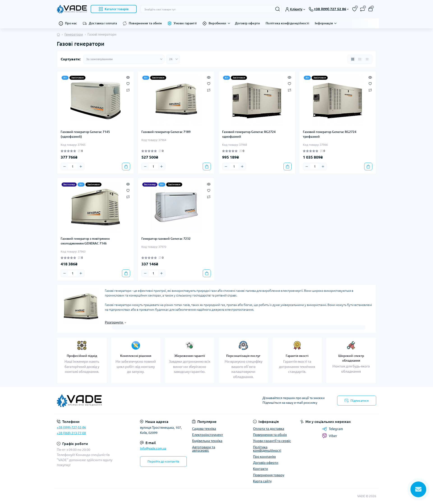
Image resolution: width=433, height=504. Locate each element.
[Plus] (80, 166)
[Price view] (367, 59)
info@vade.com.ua (153, 448)
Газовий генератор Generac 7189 (166, 132)
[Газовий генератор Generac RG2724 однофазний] (257, 100)
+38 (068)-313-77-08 (71, 433)
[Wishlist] (128, 83)
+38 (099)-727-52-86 (71, 427)
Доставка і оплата (103, 23)
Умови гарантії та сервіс (272, 441)
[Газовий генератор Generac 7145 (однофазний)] (95, 100)
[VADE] (135, 400)
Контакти (260, 469)
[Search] (277, 9)
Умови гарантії (185, 23)
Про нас (71, 23)
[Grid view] (352, 59)
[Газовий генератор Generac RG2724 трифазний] (337, 100)
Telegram (336, 429)
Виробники (217, 23)
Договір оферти (247, 23)
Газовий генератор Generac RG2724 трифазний (329, 134)
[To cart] (126, 166)
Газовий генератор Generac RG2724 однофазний (249, 134)
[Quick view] (128, 77)
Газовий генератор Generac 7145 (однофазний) (85, 134)
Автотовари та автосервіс (203, 448)
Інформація (324, 23)
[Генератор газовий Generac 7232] (176, 207)
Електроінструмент (207, 435)
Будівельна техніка (207, 441)
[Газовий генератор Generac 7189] (176, 100)
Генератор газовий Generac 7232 (166, 238)
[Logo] (72, 9)
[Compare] (128, 90)
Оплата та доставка (268, 429)
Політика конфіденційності (287, 23)
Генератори (73, 34)
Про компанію (264, 456)
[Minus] (64, 166)
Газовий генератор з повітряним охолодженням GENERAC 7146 (85, 241)
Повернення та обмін (145, 23)
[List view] (360, 59)
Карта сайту (262, 481)
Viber (333, 436)
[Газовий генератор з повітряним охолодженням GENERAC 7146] (95, 207)
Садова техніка (204, 429)
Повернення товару (268, 475)
